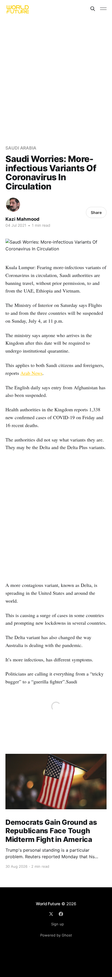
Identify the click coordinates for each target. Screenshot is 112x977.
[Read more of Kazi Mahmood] (13, 204)
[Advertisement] (56, 76)
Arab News (31, 373)
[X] (51, 914)
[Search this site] (92, 8)
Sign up (57, 924)
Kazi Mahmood (22, 219)
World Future (48, 903)
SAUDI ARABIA (20, 148)
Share (96, 212)
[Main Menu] (103, 9)
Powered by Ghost (56, 935)
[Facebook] (61, 914)
